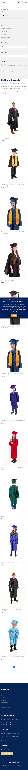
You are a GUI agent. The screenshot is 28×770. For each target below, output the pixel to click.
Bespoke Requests (5, 702)
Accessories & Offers (6, 23)
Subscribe (7, 753)
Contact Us (3, 693)
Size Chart (3, 697)
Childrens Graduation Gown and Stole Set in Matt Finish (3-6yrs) (12, 185)
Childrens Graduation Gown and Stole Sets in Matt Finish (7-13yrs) (13, 326)
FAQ (2, 695)
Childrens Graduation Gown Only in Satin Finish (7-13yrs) (13, 562)
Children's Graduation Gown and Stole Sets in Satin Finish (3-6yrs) (12, 374)
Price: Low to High (11, 65)
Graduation (4, 31)
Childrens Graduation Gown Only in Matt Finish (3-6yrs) (13, 421)
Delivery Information (5, 700)
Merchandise (4, 34)
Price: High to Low (21, 65)
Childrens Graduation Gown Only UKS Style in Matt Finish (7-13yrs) (13, 610)
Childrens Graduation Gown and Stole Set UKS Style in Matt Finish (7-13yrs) (12, 279)
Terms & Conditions (5, 707)
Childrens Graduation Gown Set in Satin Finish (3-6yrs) (12, 657)
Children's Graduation (6, 25)
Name (3, 65)
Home (2, 9)
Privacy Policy (4, 705)
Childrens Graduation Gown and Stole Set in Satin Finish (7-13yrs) (13, 232)
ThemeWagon (19, 766)
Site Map (3, 709)
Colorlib (7, 766)
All (1, 20)
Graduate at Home (6, 28)
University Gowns (5, 37)
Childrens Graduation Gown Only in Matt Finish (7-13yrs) (13, 468)
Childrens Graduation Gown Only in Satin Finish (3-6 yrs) (13, 515)
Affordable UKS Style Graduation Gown (10, 138)
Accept (14, 315)
